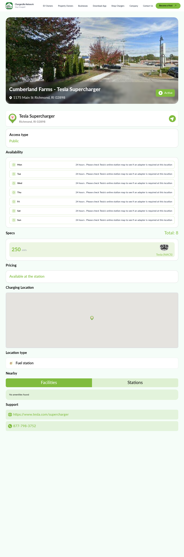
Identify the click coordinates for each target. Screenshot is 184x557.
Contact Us (148, 6)
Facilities (49, 383)
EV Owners (48, 6)
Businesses (83, 6)
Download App (99, 6)
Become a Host (165, 6)
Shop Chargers (117, 6)
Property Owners (65, 6)
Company (134, 6)
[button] (92, 318)
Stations (135, 383)
